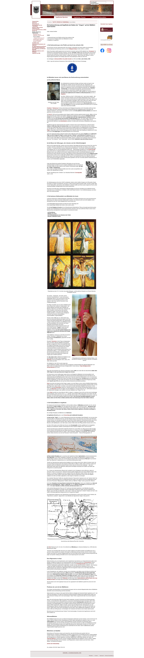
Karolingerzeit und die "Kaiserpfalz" (37, 26)
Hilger (48, 130)
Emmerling (58, 387)
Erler (50, 547)
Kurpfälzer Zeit (35, 42)
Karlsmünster (88, 562)
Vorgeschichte (35, 21)
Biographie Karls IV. (37, 34)
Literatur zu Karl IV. (37, 41)
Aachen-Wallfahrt (36, 36)
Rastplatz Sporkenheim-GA (39, 37)
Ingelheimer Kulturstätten (99, 17)
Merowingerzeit (35, 23)
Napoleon (63, 94)
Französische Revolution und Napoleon (38, 45)
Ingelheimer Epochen (62, 17)
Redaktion (91, 655)
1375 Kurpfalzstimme (37, 40)
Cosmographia (78, 172)
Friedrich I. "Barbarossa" (53, 108)
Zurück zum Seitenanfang (53, 643)
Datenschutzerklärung (109, 655)
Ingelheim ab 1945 (36, 53)
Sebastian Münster (51, 638)
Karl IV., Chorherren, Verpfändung (36, 32)
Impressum (102, 655)
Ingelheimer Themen (80, 17)
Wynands (49, 359)
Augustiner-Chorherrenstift (38, 35)
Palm (51, 392)
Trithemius (65, 578)
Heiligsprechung (73, 48)
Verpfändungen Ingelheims (38, 39)
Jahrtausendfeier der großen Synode (63, 59)
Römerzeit (34, 22)
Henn (48, 383)
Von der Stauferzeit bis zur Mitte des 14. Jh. (39, 30)
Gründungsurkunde (81, 563)
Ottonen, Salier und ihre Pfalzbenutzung (37, 28)
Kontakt (96, 655)
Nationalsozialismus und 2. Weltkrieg (38, 51)
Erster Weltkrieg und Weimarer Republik (39, 49)
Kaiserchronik (92, 149)
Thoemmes (54, 341)
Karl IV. (50, 114)
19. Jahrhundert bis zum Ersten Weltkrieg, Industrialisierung (39, 47)
